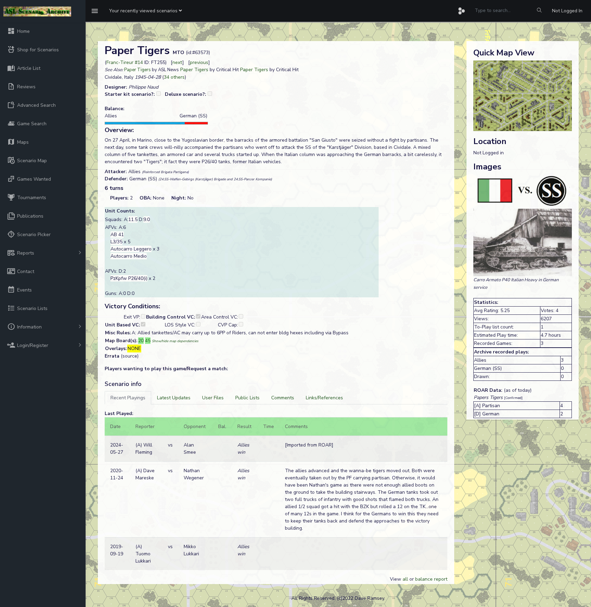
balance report (431, 579)
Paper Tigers (137, 70)
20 (141, 340)
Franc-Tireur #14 (124, 62)
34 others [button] (174, 77)
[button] (145, 11)
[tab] (128, 397)
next (177, 62)
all (405, 579)
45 (147, 340)
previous (199, 62)
